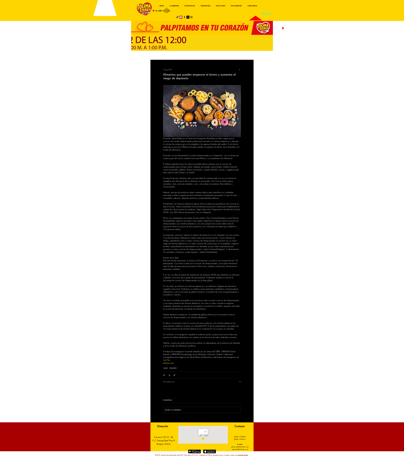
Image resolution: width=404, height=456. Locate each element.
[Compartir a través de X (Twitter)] (169, 375)
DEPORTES (181, 55)
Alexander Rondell (243, 455)
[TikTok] (177, 17)
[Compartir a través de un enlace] (174, 375)
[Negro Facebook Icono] (184, 17)
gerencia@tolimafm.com (240, 447)
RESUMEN (157, 55)
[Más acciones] (239, 69)
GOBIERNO (207, 55)
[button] (249, 55)
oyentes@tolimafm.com (240, 449)
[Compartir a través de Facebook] (164, 375)
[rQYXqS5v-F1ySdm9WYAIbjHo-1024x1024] (187, 17)
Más (232, 55)
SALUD (169, 55)
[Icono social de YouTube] (180, 17)
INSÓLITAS (221, 55)
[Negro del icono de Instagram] (191, 17)
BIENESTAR (173, 368)
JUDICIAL (194, 55)
